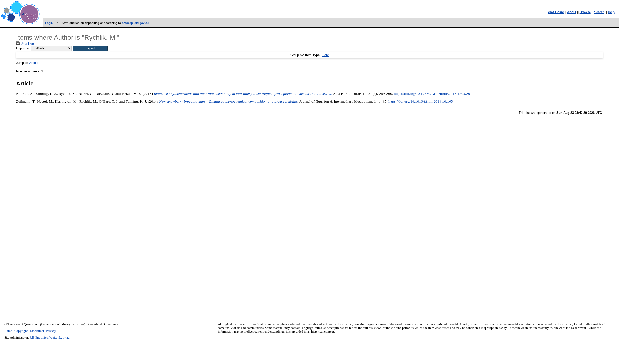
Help (611, 12)
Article (33, 63)
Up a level (27, 44)
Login (49, 23)
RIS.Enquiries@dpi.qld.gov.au (50, 337)
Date (325, 55)
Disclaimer (37, 331)
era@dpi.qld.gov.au (135, 23)
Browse (585, 12)
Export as (23, 48)
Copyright (21, 331)
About (571, 12)
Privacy (51, 331)
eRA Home (556, 12)
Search (599, 12)
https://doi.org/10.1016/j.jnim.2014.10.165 (420, 101)
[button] (90, 48)
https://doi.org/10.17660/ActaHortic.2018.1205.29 (432, 94)
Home (8, 331)
